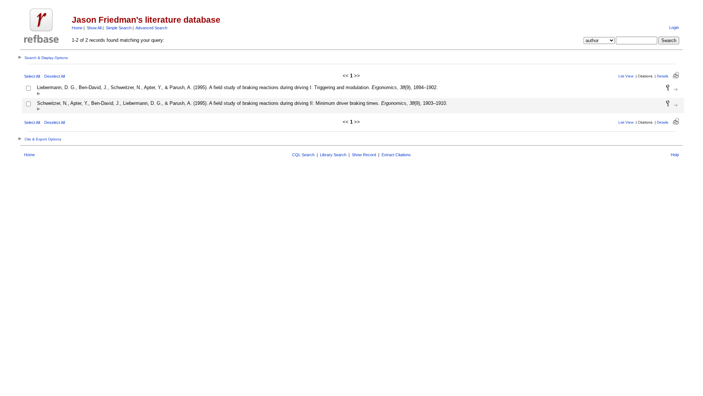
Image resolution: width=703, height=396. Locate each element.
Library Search (333, 155)
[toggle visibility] (38, 94)
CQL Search (303, 155)
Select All (32, 76)
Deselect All (54, 76)
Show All (94, 28)
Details (662, 76)
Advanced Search (151, 28)
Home (77, 28)
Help (675, 155)
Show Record (364, 155)
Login (674, 27)
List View (625, 76)
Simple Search (118, 28)
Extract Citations (396, 155)
